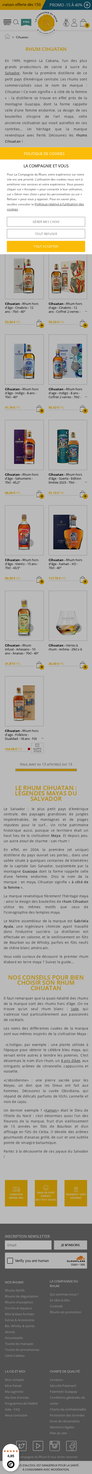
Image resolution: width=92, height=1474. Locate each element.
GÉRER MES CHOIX (46, 222)
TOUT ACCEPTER (46, 246)
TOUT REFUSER (46, 234)
